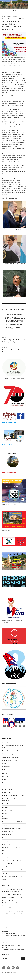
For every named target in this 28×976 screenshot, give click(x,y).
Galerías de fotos (7, 810)
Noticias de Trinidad (7, 831)
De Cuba (4, 770)
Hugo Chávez (20, 321)
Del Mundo (5, 776)
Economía (5, 782)
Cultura (4, 763)
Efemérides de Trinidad (8, 789)
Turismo (4, 873)
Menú (14, 10)
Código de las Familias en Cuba (10, 757)
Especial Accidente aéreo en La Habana (13, 795)
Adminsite (15, 16)
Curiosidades (6, 766)
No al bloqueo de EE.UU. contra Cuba (12, 828)
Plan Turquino (6, 838)
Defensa (4, 773)
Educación (5, 786)
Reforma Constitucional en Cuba (11, 847)
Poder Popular (6, 841)
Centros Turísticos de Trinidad (10, 750)
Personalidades (6, 834)
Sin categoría (6, 854)
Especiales (5, 807)
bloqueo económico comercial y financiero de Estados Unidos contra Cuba (15, 315)
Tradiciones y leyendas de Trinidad (11, 860)
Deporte (4, 779)
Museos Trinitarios (7, 825)
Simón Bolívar (9, 328)
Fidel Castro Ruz (10, 321)
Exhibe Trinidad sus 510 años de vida (12, 897)
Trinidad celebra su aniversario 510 (11, 894)
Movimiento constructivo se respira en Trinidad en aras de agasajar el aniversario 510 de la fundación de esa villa (13, 913)
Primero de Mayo (7, 844)
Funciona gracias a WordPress (9, 972)
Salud (3, 850)
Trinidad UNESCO (7, 866)
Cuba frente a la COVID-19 (9, 760)
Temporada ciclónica (8, 857)
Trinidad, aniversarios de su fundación (12, 870)
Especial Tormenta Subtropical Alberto (13, 804)
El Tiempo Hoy (6, 792)
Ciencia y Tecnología (8, 754)
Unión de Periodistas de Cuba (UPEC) (12, 876)
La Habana (12, 326)
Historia (4, 813)
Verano (4, 879)
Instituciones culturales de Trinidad (12, 822)
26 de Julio (5, 742)
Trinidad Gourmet (7, 863)
